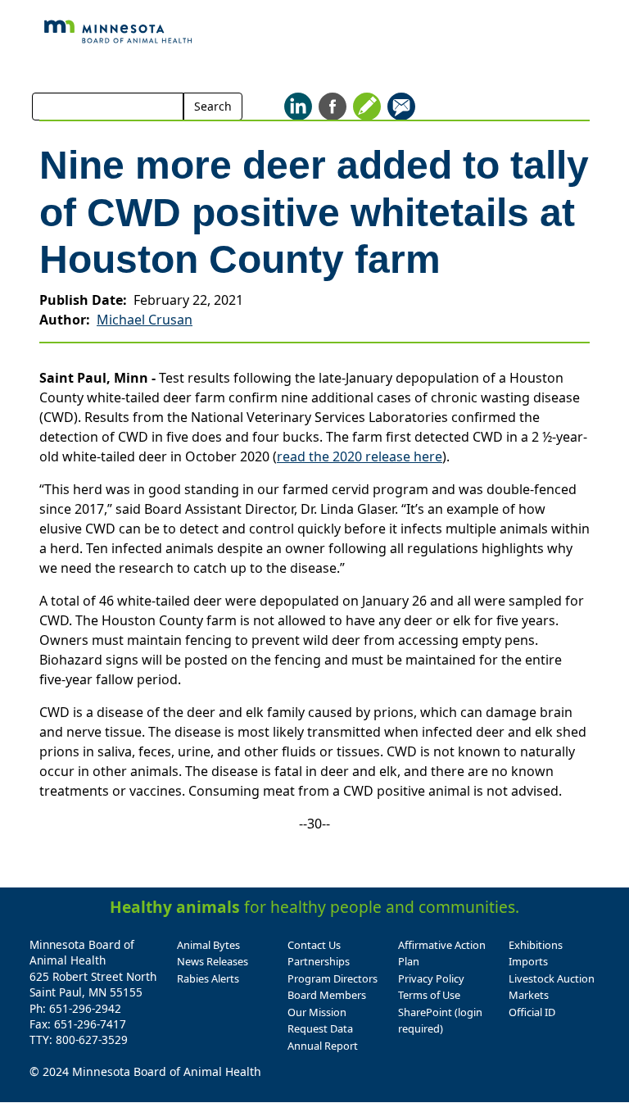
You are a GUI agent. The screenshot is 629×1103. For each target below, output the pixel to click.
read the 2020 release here (359, 456)
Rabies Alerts (208, 978)
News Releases (212, 961)
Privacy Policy (431, 978)
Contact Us (314, 944)
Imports (528, 961)
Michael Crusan (144, 320)
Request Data (320, 1028)
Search (213, 106)
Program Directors (332, 978)
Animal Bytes (208, 944)
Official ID (532, 1012)
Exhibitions (536, 944)
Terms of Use (429, 994)
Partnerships (318, 961)
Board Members (326, 994)
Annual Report (322, 1045)
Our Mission (316, 1012)
